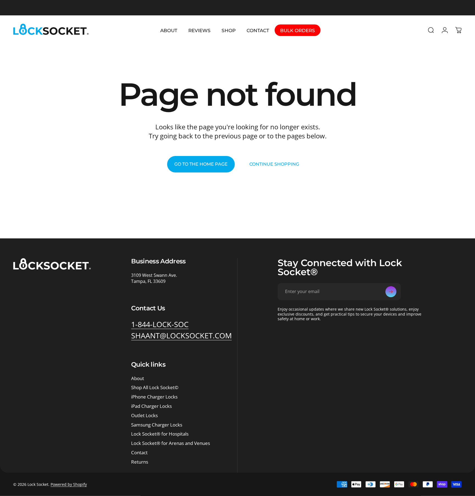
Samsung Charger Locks (156, 425)
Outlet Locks (144, 416)
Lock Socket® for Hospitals (160, 434)
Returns (139, 462)
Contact (139, 453)
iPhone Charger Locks (154, 397)
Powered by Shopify (69, 484)
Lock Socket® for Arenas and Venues (170, 443)
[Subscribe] (390, 291)
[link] (160, 324)
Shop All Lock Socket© (154, 387)
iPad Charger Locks (151, 406)
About (137, 378)
